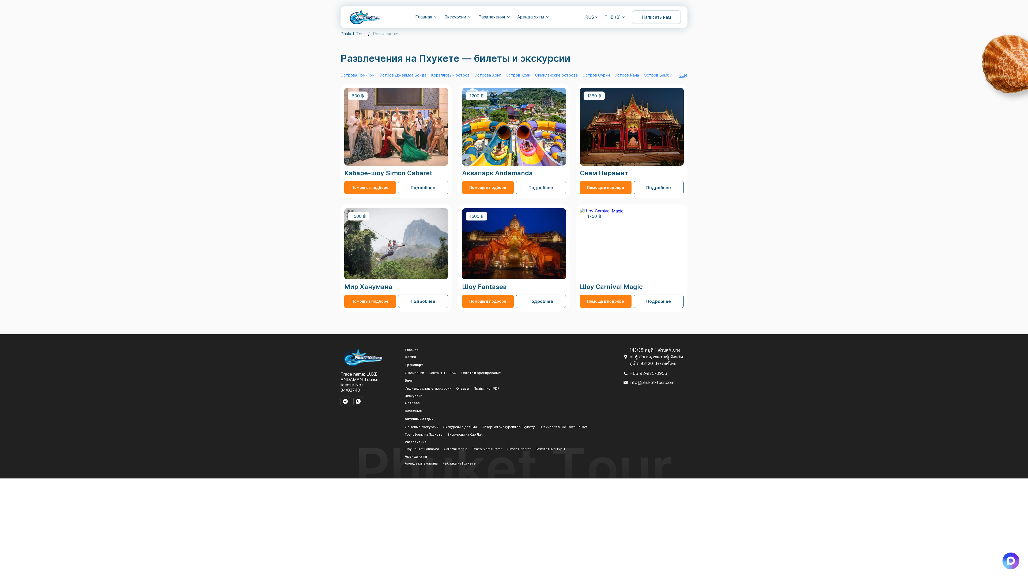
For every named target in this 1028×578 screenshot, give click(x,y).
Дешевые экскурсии (422, 427)
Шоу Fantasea (484, 287)
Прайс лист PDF (486, 388)
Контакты (437, 373)
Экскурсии (455, 17)
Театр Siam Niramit (487, 449)
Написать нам (656, 17)
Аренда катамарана (421, 463)
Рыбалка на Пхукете (459, 463)
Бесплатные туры (550, 449)
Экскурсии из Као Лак (465, 434)
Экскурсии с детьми (460, 427)
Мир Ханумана (368, 287)
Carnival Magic (455, 449)
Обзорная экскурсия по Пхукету (508, 427)
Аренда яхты (530, 17)
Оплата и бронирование (481, 373)
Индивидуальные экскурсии (428, 388)
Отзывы (462, 388)
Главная (423, 17)
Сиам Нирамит (604, 173)
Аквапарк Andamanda (497, 173)
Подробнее (423, 187)
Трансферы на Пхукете (424, 434)
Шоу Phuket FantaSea (422, 449)
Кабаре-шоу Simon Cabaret (388, 173)
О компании (414, 373)
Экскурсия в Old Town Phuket (563, 427)
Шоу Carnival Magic (611, 287)
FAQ (453, 373)
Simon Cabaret (519, 449)
